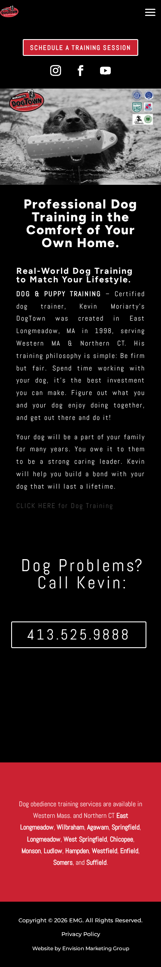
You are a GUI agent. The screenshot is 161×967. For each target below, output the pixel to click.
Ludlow (53, 850)
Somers (63, 862)
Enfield (129, 850)
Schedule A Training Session (80, 47)
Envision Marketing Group (95, 948)
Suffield (96, 862)
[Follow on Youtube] (105, 71)
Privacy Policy (80, 933)
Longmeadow (44, 839)
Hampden (77, 850)
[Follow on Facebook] (80, 71)
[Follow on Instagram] (56, 71)
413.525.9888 (79, 634)
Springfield (126, 827)
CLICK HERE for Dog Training (64, 505)
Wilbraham (70, 827)
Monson (31, 850)
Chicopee (121, 839)
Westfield (104, 850)
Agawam (98, 827)
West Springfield (85, 839)
